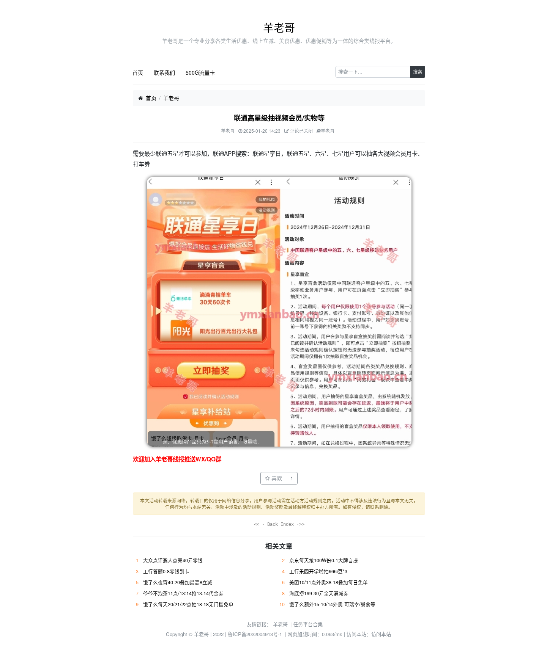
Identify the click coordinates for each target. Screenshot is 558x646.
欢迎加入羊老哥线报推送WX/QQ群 (177, 459)
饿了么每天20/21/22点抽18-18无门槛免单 (188, 604)
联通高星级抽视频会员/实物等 (279, 118)
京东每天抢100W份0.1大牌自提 (323, 560)
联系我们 (164, 72)
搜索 (417, 71)
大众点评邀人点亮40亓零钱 (173, 560)
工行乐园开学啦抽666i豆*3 (318, 571)
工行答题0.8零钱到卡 (166, 571)
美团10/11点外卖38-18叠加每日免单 (328, 582)
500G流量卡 (200, 72)
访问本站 (381, 634)
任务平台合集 (308, 624)
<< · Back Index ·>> (279, 524)
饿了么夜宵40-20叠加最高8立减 (177, 582)
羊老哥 (279, 27)
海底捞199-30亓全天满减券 (318, 593)
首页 (137, 72)
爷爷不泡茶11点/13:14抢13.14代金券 (183, 593)
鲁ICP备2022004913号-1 (255, 634)
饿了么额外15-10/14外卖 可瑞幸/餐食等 (332, 604)
